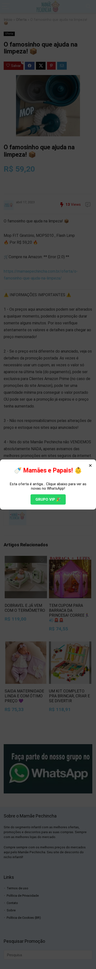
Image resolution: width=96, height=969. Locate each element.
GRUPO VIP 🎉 (48, 499)
